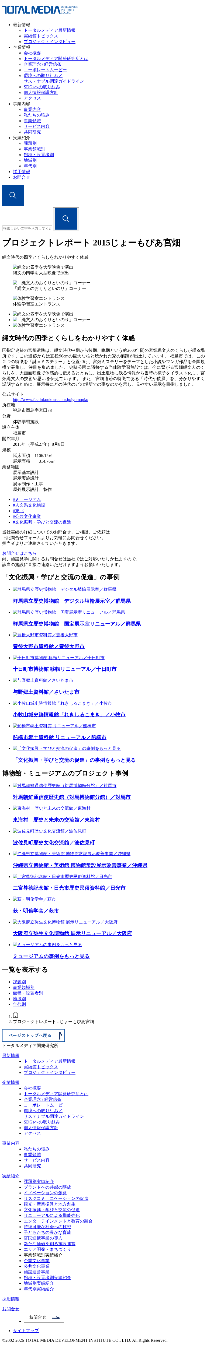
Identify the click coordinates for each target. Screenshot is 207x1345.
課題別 (30, 143)
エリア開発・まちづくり (47, 1249)
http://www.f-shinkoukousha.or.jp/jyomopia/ (50, 399)
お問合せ (21, 177)
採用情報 (21, 171)
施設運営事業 (37, 1272)
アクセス (32, 98)
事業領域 (32, 120)
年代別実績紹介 (39, 1289)
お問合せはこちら (19, 553)
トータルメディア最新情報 (49, 30)
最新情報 (10, 1055)
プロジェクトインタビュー (49, 41)
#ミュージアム (27, 499)
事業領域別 (34, 149)
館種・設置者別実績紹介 (47, 1277)
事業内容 (32, 109)
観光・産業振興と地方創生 (49, 1204)
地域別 (30, 160)
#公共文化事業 (27, 516)
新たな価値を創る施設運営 (49, 1243)
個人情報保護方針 (41, 92)
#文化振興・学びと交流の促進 (42, 522)
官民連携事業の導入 (43, 1238)
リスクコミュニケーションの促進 (56, 1198)
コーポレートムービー (45, 70)
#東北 (18, 510)
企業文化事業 (37, 1260)
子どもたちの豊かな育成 (47, 1232)
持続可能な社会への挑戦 (47, 1226)
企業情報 (10, 1082)
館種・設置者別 (39, 154)
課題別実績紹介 (39, 1181)
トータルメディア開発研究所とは (56, 58)
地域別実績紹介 (39, 1283)
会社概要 (32, 53)
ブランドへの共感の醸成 (47, 1187)
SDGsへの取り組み (42, 87)
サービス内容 (37, 126)
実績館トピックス (41, 36)
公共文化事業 (37, 1266)
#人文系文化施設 (29, 505)
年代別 (30, 166)
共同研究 (32, 132)
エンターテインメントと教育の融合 (58, 1221)
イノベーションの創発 (45, 1193)
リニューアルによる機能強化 (52, 1215)
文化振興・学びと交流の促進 (52, 1209)
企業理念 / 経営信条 (42, 64)
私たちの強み (37, 115)
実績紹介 (10, 1176)
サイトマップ (26, 1330)
